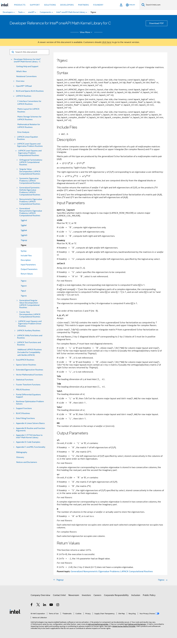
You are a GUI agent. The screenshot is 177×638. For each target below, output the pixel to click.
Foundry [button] (98, 5)
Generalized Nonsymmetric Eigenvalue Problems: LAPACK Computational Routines (30, 212)
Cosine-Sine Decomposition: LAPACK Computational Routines (29, 314)
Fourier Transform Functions (28, 384)
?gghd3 (24, 235)
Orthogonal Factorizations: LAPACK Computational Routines (30, 162)
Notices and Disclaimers (26, 462)
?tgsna (24, 295)
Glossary (20, 457)
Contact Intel (59, 595)
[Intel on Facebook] (32, 605)
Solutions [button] (50, 5)
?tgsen (24, 285)
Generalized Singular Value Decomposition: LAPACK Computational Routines (29, 304)
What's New (21, 71)
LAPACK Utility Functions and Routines (29, 336)
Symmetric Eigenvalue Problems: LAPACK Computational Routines (29, 180)
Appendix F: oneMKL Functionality (30, 447)
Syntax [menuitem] (24, 251)
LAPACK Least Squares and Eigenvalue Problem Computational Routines (29, 153)
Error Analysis (23, 132)
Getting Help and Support (27, 66)
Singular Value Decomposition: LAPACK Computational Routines (29, 171)
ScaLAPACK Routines (25, 360)
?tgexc (24, 281)
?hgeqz (24, 240)
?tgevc (24, 245)
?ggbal (24, 225)
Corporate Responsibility (116, 595)
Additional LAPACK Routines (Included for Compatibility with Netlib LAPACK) (29, 352)
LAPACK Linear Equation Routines (27, 138)
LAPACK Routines (23, 96)
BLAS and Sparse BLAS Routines (30, 91)
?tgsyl (23, 290)
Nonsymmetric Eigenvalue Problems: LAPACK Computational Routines (30, 201)
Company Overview (40, 595)
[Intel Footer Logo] (15, 611)
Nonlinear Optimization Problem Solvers (30, 402)
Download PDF (156, 23)
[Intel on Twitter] (38, 605)
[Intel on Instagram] (58, 605)
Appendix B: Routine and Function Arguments (30, 429)
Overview (20, 81)
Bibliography (21, 452)
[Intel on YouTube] (51, 605)
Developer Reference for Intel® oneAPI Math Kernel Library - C (27, 60)
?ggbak (24, 230)
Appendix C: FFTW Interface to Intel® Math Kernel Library (29, 436)
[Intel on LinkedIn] (45, 605)
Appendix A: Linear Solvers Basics (30, 423)
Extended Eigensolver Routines (29, 370)
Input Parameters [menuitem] (28, 264)
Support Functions (24, 408)
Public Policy (149, 595)
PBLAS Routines (23, 389)
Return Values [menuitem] (27, 273)
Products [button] (19, 5)
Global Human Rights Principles (124, 626)
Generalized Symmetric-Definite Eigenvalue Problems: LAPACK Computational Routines (29, 191)
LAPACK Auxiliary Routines (28, 330)
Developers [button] (67, 5)
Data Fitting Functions (25, 418)
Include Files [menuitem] (26, 255)
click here (106, 42)
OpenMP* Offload (24, 86)
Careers (97, 595)
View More (85, 32)
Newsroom (73, 595)
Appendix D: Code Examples (28, 442)
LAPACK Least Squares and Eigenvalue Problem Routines (30, 145)
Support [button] (35, 5)
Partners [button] (83, 5)
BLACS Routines (23, 413)
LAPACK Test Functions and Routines (29, 343)
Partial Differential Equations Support (28, 395)
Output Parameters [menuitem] (29, 269)
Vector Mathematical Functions (29, 375)
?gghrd (24, 220)
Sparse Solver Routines (26, 365)
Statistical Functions (24, 379)
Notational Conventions (26, 76)
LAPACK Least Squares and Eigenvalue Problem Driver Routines (29, 323)
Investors (86, 595)
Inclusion (135, 595)
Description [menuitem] (26, 260)
